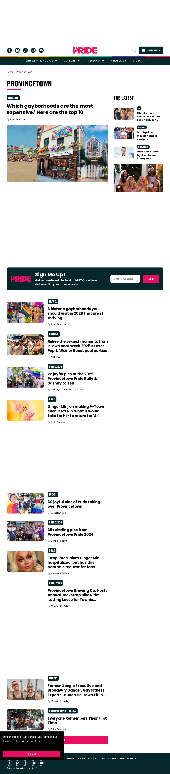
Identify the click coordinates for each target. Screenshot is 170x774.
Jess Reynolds (58, 513)
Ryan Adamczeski (19, 119)
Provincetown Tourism (62, 711)
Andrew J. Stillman (73, 389)
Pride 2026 (118, 60)
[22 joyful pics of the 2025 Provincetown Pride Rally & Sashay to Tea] (25, 377)
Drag (52, 399)
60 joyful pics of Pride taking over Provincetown (74, 504)
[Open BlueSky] (17, 50)
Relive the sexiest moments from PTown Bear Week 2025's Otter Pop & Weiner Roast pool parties (78, 346)
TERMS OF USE (108, 758)
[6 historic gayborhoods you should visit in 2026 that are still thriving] (25, 312)
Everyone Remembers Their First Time (77, 721)
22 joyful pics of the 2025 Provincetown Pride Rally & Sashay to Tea (72, 379)
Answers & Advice (39, 60)
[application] (138, 178)
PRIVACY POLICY (87, 758)
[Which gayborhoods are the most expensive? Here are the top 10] (57, 153)
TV (139, 108)
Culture (69, 60)
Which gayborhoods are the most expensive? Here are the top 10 (50, 109)
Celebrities (143, 146)
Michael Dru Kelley (60, 606)
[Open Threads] (25, 50)
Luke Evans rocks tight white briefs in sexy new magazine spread (148, 156)
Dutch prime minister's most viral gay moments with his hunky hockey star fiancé (149, 141)
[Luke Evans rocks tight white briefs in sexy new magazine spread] (124, 152)
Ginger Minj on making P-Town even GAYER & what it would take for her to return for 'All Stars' (76, 413)
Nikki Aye (55, 357)
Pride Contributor (60, 729)
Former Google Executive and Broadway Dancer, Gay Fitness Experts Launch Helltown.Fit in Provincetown (76, 692)
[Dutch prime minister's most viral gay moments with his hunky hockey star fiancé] (124, 133)
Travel (53, 301)
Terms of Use (33, 741)
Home (10, 72)
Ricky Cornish (58, 422)
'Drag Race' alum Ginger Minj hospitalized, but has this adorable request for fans (74, 562)
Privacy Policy (11, 741)
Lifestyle (13, 98)
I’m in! (151, 279)
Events (53, 494)
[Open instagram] (33, 50)
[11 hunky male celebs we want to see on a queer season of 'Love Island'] (124, 114)
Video (137, 60)
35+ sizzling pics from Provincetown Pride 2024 (70, 532)
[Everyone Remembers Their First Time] (25, 719)
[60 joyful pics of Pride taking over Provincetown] (25, 503)
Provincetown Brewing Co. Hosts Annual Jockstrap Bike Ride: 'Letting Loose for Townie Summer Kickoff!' (77, 597)
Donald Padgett (59, 540)
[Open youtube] (41, 50)
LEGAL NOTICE (128, 758)
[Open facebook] (9, 50)
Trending (93, 60)
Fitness (53, 678)
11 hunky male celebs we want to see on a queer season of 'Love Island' (148, 120)
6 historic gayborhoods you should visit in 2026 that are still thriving (77, 313)
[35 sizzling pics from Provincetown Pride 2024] (25, 531)
